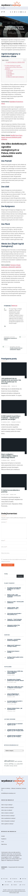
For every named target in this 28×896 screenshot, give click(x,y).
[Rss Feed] (11, 12)
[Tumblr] (23, 12)
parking (11, 764)
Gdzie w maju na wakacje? (6, 804)
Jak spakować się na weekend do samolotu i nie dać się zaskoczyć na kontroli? (11, 380)
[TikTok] (25, 12)
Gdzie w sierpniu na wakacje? (7, 813)
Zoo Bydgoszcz (11, 73)
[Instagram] (19, 12)
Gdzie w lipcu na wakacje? (6, 810)
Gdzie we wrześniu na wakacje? (8, 815)
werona (15, 765)
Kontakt (3, 836)
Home (4, 32)
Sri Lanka (6, 765)
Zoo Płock (10, 75)
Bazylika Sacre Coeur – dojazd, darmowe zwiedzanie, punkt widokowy (12, 137)
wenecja (11, 765)
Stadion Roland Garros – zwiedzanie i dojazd (16, 348)
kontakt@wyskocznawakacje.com (8, 793)
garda (16, 761)
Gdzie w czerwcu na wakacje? (7, 807)
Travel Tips (13, 494)
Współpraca (3, 838)
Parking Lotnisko (16, 422)
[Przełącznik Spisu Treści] (23, 60)
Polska (19, 23)
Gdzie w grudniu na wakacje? (7, 823)
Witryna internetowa (5, 553)
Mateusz (16, 21)
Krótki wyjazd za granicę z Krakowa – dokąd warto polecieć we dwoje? (10, 417)
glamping (20, 761)
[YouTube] (21, 12)
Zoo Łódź (10, 72)
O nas (2, 841)
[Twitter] (15, 12)
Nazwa (3, 540)
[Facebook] (13, 12)
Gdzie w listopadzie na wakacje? (8, 821)
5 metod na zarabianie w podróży (10, 491)
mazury (6, 764)
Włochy (13, 460)
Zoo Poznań (10, 70)
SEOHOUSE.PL (4, 867)
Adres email (4, 546)
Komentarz (4, 522)
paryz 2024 (19, 764)
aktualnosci (9, 761)
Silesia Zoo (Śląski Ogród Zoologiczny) (16, 76)
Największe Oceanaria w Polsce (10, 338)
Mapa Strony (4, 844)
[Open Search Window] (2, 12)
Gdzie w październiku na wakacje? (8, 818)
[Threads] (17, 12)
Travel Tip (14, 386)
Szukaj (6, 573)
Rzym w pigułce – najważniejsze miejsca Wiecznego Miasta (9, 456)
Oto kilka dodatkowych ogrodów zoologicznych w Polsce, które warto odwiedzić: (13, 67)
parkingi (15, 763)
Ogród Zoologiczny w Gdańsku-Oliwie (16, 62)
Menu (3, 8)
